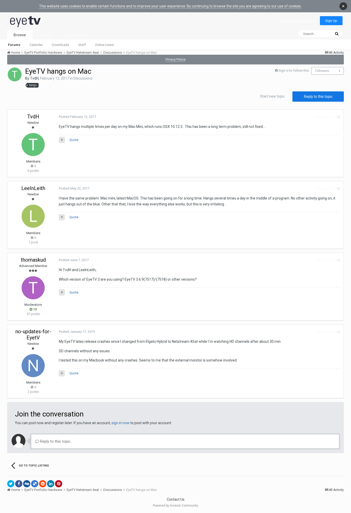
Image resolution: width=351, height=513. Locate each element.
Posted (77, 117)
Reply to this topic (318, 96)
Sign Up (331, 21)
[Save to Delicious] (34, 483)
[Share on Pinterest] (58, 483)
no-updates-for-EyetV (33, 334)
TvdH (34, 78)
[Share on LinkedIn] (50, 483)
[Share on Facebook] (18, 483)
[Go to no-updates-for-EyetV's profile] (33, 365)
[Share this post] (338, 117)
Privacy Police (175, 59)
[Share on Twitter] (10, 483)
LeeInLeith (33, 188)
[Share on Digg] (26, 483)
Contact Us (175, 499)
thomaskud (33, 260)
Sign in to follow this (294, 70)
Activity (46, 35)
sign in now (121, 423)
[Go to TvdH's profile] (15, 74)
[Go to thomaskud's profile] (33, 287)
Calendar (36, 45)
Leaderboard (76, 35)
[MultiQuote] (62, 140)
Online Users (104, 45)
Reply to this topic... (56, 441)
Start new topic (272, 96)
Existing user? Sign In (296, 21)
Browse (20, 35)
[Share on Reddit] (42, 483)
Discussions (83, 78)
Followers (322, 71)
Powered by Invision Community (175, 505)
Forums (14, 45)
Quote (73, 140)
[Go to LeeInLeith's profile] (33, 216)
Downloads (60, 45)
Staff (82, 45)
